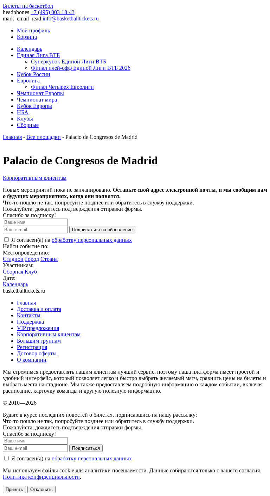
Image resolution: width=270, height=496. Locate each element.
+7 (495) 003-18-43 (53, 12)
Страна (49, 259)
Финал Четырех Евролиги (62, 87)
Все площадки (43, 137)
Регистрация (32, 347)
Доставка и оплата (39, 309)
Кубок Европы (34, 106)
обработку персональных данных (92, 240)
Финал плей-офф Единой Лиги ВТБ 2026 (80, 68)
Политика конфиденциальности (41, 477)
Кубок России (33, 74)
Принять (14, 489)
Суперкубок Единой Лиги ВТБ (68, 62)
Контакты (28, 315)
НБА (22, 112)
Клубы (25, 119)
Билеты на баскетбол (28, 6)
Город (32, 259)
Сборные (28, 125)
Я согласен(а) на (71, 240)
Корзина (27, 37)
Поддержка (30, 322)
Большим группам (39, 341)
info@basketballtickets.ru (71, 19)
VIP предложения (38, 328)
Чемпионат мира (37, 100)
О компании (31, 360)
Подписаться (86, 448)
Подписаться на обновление (102, 229)
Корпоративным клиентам (34, 178)
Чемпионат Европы (40, 93)
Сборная (13, 272)
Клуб (31, 272)
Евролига (28, 81)
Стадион (13, 259)
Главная (12, 137)
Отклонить (41, 489)
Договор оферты (37, 353)
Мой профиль (33, 30)
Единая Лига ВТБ (38, 55)
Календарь (29, 49)
